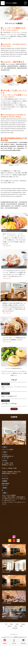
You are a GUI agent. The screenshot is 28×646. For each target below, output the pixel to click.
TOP (6, 624)
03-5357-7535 (5, 478)
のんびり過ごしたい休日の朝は (9, 403)
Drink (17, 624)
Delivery (10, 626)
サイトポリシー (13, 634)
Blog (21, 626)
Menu (11, 624)
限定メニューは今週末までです (9, 396)
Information (15, 628)
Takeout (23, 624)
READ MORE (14, 408)
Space (16, 626)
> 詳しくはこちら (7, 245)
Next (25, 362)
